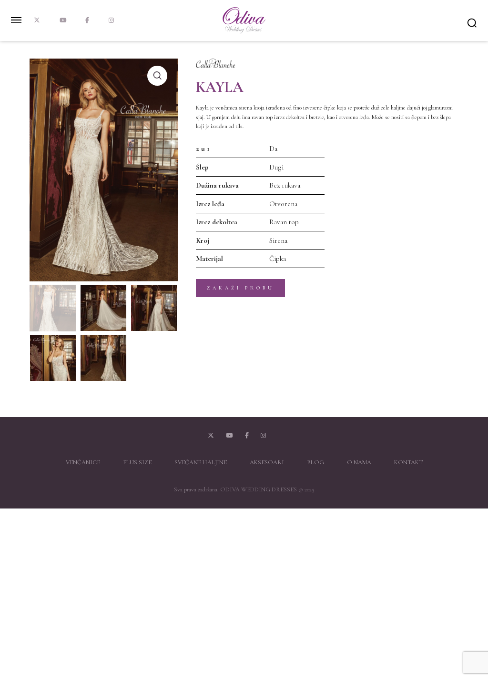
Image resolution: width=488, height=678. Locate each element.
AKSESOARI (267, 462)
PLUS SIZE (137, 462)
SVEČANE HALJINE (200, 462)
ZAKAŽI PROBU (240, 288)
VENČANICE (83, 462)
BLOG (315, 462)
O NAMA (359, 462)
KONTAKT (408, 462)
